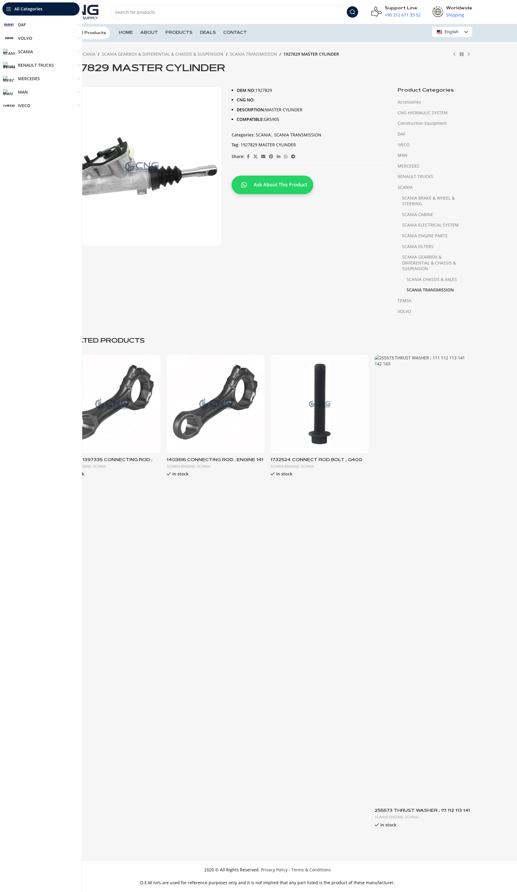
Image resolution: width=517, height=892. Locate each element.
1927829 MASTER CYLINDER (268, 145)
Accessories (409, 102)
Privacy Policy (274, 870)
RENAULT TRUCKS (415, 176)
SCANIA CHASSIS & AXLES (432, 279)
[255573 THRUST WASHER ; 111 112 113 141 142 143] (424, 579)
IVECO (404, 145)
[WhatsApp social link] (285, 157)
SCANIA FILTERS (418, 246)
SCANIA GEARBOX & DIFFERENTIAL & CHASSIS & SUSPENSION (162, 54)
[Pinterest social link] (271, 157)
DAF (401, 134)
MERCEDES (408, 166)
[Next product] (468, 54)
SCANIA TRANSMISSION (253, 54)
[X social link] (255, 157)
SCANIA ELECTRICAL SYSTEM (430, 225)
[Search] (352, 12)
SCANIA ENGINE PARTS (425, 235)
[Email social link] (263, 157)
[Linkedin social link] (278, 157)
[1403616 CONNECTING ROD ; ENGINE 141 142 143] (216, 404)
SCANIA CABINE (417, 214)
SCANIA (87, 54)
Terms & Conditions (311, 870)
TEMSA (404, 300)
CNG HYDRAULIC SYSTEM (423, 113)
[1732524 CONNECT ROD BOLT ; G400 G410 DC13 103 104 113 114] (319, 404)
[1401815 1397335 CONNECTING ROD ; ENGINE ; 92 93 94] (112, 404)
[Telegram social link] (293, 157)
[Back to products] (461, 54)
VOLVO (404, 311)
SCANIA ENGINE (181, 466)
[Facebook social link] (248, 157)
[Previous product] (454, 54)
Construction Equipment (422, 123)
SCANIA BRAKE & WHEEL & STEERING (428, 201)
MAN (402, 155)
